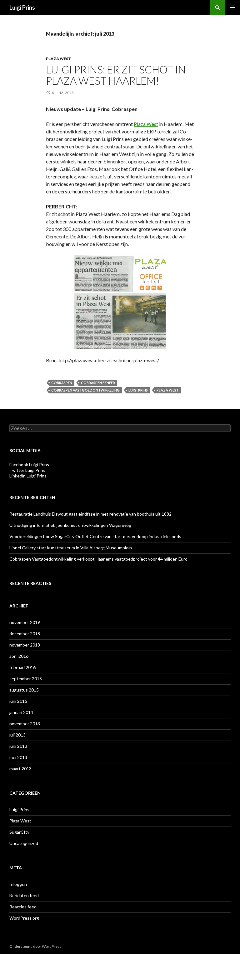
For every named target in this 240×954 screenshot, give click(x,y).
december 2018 (24, 633)
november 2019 (24, 622)
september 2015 (25, 678)
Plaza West (58, 58)
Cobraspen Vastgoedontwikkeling (85, 390)
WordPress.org (24, 918)
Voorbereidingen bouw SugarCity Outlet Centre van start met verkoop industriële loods (95, 536)
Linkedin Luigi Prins (28, 475)
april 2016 (18, 656)
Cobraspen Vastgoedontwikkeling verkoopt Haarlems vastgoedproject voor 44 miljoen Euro (98, 559)
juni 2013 (18, 746)
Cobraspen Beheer (98, 383)
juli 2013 (17, 734)
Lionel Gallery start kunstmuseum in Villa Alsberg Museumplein (70, 547)
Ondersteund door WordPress (35, 946)
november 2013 (24, 723)
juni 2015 (18, 701)
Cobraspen (61, 383)
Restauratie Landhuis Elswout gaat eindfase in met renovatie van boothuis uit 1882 (90, 514)
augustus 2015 (24, 689)
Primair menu (232, 7)
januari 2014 (21, 712)
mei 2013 (18, 757)
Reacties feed (23, 906)
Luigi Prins (22, 7)
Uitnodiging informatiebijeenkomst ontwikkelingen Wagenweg (70, 525)
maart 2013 (20, 768)
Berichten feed (24, 895)
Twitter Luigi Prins (27, 470)
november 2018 (24, 644)
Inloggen (18, 884)
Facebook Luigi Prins (29, 464)
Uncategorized (23, 843)
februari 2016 (22, 667)
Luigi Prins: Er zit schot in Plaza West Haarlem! (116, 75)
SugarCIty (19, 832)
